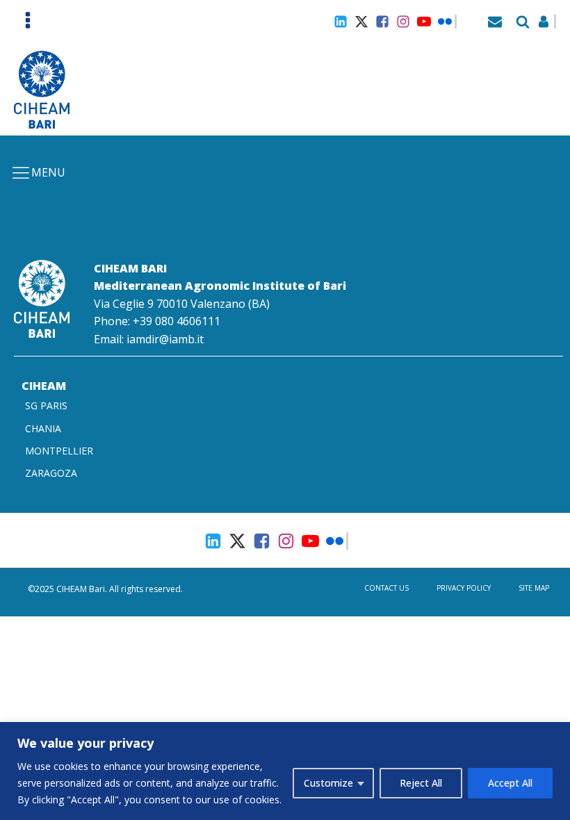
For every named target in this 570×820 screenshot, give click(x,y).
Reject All (421, 782)
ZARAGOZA (51, 472)
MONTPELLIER (59, 450)
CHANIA (43, 428)
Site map (534, 588)
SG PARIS (46, 405)
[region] (285, 771)
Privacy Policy (464, 588)
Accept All (510, 782)
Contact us (386, 588)
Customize (328, 782)
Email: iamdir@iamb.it (149, 339)
